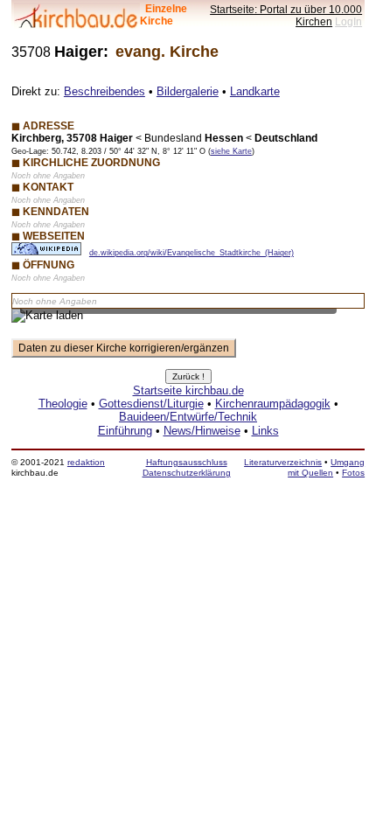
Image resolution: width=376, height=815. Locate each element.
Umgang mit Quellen (326, 467)
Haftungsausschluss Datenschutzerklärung (187, 467)
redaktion (86, 462)
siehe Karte (231, 151)
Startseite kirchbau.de (188, 390)
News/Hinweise (202, 430)
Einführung (125, 430)
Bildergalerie (188, 91)
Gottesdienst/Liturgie (151, 403)
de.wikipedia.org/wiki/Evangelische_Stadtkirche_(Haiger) (191, 252)
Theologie (62, 403)
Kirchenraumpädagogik (273, 403)
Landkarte (255, 91)
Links (265, 430)
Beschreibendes (104, 91)
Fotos (353, 472)
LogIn (348, 21)
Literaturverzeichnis (283, 462)
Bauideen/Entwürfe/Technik (188, 416)
